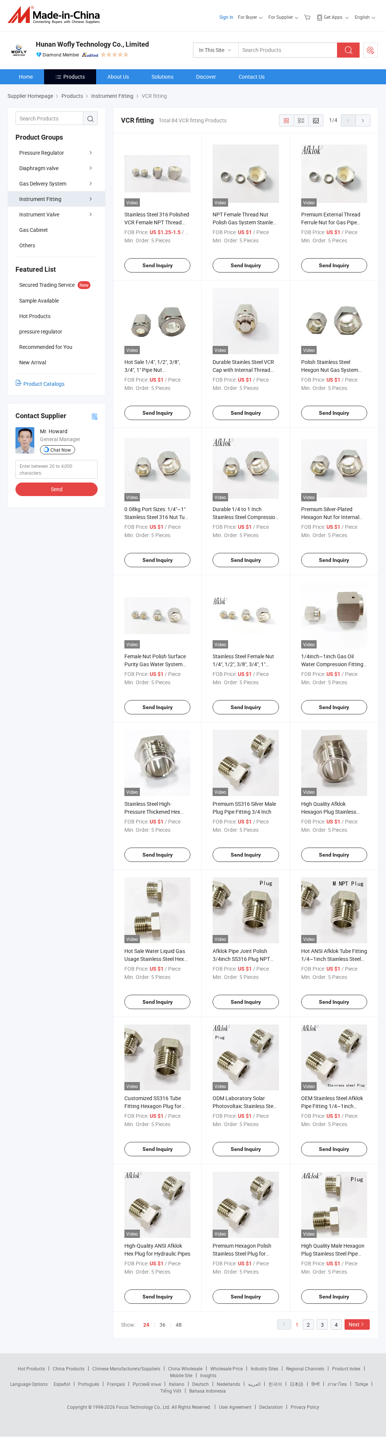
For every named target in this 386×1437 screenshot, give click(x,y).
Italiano (176, 1384)
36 (162, 1324)
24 (146, 1325)
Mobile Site (181, 1375)
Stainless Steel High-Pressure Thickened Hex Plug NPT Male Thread (152, 811)
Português (88, 1384)
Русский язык (147, 1384)
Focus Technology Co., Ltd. (144, 1407)
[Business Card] (95, 416)
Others (27, 245)
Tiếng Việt (170, 1391)
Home (26, 76)
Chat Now (61, 450)
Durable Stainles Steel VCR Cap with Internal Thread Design (243, 369)
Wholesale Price (226, 1368)
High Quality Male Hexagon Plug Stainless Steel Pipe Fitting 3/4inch (333, 1253)
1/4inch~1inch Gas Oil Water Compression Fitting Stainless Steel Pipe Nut (332, 664)
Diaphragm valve (38, 168)
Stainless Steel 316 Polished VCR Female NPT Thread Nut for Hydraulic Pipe (156, 222)
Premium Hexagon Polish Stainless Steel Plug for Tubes (242, 1253)
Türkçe (361, 1384)
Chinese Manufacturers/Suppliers (126, 1368)
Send (57, 489)
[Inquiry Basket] (308, 17)
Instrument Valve (39, 214)
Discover (206, 76)
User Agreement (235, 1407)
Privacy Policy (305, 1407)
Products (74, 76)
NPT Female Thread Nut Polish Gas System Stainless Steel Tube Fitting (245, 222)
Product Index (346, 1368)
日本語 (296, 1384)
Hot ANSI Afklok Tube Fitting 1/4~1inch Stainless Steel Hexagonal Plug (334, 958)
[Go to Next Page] (363, 120)
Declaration (271, 1407)
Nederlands (228, 1384)
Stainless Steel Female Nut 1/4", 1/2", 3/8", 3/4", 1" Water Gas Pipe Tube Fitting (245, 664)
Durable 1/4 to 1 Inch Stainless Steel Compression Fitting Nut (245, 516)
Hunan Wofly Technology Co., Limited (92, 44)
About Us (118, 76)
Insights (208, 1375)
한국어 (275, 1384)
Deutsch (200, 1384)
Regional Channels (305, 1368)
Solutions (162, 76)
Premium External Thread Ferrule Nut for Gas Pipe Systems (330, 222)
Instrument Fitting (40, 198)
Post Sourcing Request (370, 50)
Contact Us (252, 76)
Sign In (226, 17)
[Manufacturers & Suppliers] (56, 15)
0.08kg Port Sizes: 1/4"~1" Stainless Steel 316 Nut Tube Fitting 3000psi (157, 516)
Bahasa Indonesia (207, 1391)
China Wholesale (185, 1368)
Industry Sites (264, 1368)
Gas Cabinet (33, 229)
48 (179, 1324)
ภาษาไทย (337, 1384)
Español (62, 1384)
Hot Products (31, 1368)
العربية (254, 1384)
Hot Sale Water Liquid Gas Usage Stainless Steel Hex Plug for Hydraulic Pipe (154, 958)
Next (354, 1324)
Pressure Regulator (41, 152)
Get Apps (333, 17)
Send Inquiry (157, 265)
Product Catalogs (43, 383)
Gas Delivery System (42, 183)
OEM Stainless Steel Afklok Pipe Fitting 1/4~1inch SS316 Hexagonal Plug (332, 1105)
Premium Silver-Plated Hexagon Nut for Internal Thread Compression (330, 516)
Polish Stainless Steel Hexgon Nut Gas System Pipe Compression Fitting (330, 369)
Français (116, 1384)
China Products (68, 1368)
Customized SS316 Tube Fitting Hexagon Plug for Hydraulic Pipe (152, 1105)
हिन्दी (315, 1384)
